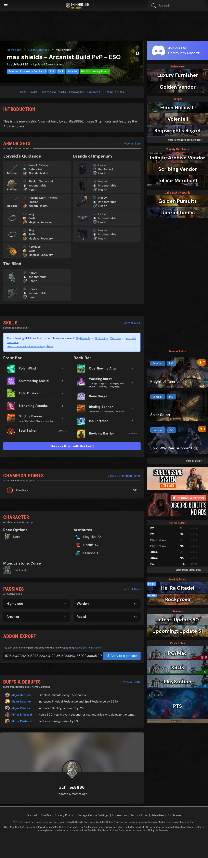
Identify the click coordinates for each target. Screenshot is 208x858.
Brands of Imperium (92, 156)
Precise (33, 202)
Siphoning (101, 338)
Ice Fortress (98, 421)
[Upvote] (137, 47)
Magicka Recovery (40, 222)
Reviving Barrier (101, 433)
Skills (33, 92)
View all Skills (132, 323)
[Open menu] (5, 5)
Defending (35, 169)
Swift (31, 218)
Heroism (49, 421)
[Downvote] (137, 59)
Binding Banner (31, 416)
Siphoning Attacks (33, 406)
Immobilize (24, 421)
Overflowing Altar (103, 368)
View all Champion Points (124, 476)
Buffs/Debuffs (113, 92)
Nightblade (83, 338)
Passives (93, 92)
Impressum (119, 815)
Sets (23, 92)
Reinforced (105, 169)
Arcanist (72, 71)
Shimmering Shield (34, 381)
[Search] (176, 6)
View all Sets (132, 143)
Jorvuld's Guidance (22, 156)
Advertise (157, 815)
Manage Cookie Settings (92, 815)
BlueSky (46, 815)
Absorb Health (38, 173)
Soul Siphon (28, 430)
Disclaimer (174, 815)
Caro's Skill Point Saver (88, 647)
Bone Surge (98, 396)
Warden (115, 338)
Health (32, 189)
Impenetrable (37, 185)
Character (76, 92)
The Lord (19, 570)
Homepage (14, 50)
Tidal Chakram (30, 393)
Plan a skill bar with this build (72, 446)
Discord (32, 815)
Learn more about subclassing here (30, 346)
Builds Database (38, 50)
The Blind (12, 263)
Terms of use (139, 815)
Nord (16, 537)
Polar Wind (27, 368)
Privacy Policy (64, 815)
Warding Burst (100, 379)
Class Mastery (37, 421)
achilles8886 (19, 64)
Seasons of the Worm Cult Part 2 (27, 71)
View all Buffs (132, 682)
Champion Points (53, 92)
